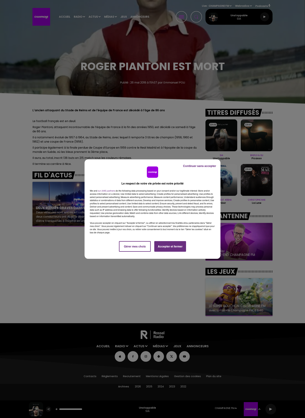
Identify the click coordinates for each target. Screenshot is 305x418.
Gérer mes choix (135, 246)
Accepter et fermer (170, 246)
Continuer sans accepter (199, 166)
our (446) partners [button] (106, 190)
